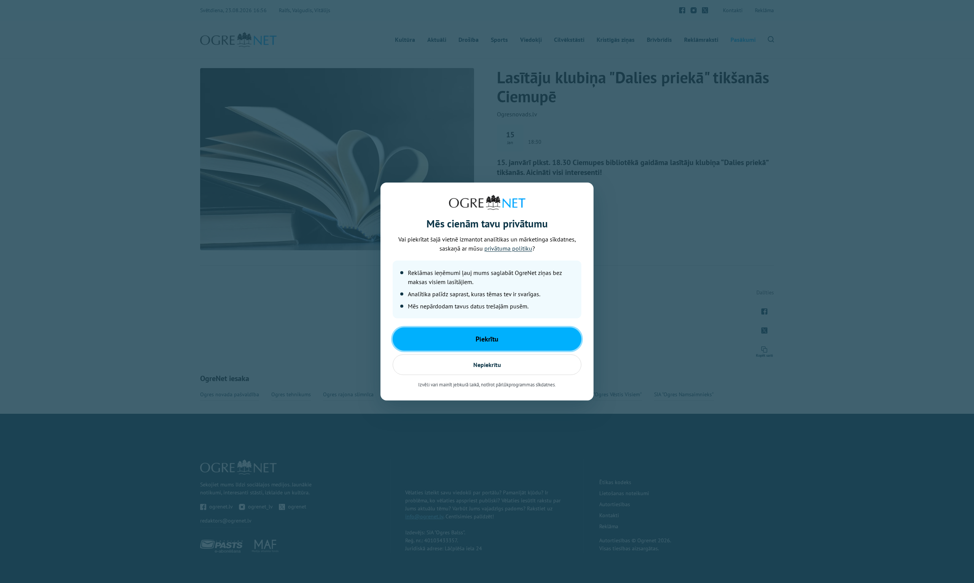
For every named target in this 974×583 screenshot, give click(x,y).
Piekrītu (487, 339)
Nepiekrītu (487, 365)
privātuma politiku (508, 248)
